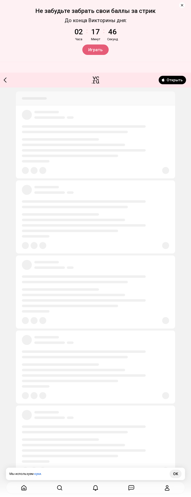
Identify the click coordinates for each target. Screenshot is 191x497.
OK (175, 474)
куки (37, 474)
